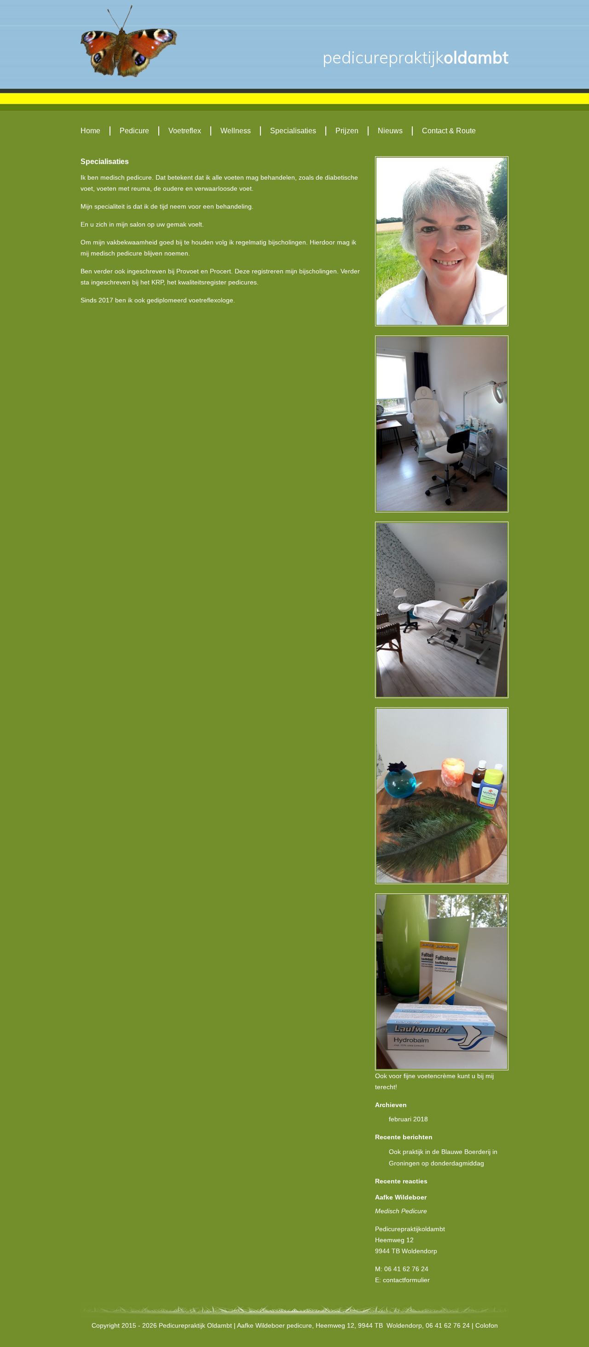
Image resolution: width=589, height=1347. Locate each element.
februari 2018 (408, 1119)
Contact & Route (449, 131)
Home (90, 131)
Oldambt (415, 57)
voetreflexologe (211, 300)
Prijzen (346, 131)
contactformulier (406, 1280)
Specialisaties (293, 131)
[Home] (129, 41)
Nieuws (390, 131)
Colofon (486, 1325)
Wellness (235, 131)
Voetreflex (184, 131)
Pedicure (134, 131)
